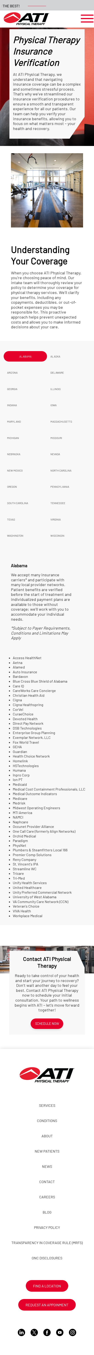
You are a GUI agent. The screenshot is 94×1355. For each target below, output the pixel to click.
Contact (47, 1181)
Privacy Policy (47, 1227)
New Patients (47, 1151)
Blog (47, 1212)
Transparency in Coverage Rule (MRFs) (47, 1242)
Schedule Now (47, 1024)
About (47, 1136)
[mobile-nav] (85, 18)
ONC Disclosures (47, 1258)
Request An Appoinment (47, 1305)
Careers (47, 1197)
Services (47, 1105)
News (47, 1166)
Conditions (47, 1120)
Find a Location (47, 1286)
